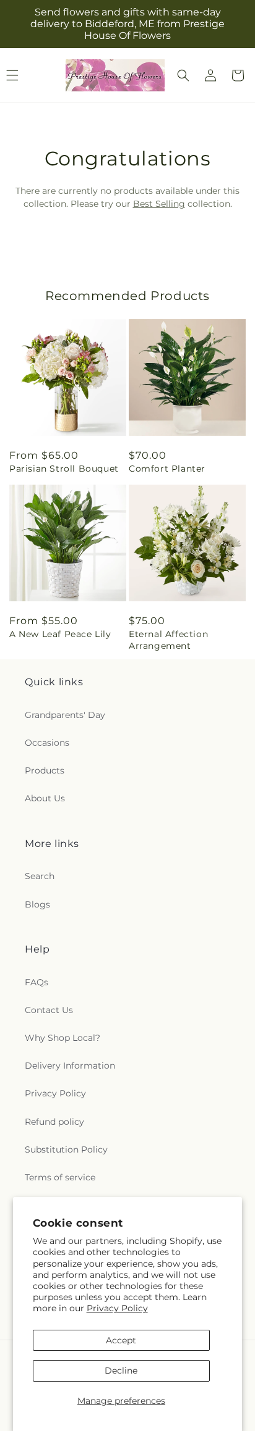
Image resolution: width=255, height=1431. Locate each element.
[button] (183, 75)
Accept (121, 1340)
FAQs (36, 982)
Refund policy (54, 1121)
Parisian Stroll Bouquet (64, 468)
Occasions (47, 742)
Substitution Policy (66, 1149)
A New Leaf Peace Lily (60, 634)
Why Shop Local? (62, 1037)
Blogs (37, 904)
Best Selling (159, 203)
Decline (121, 1370)
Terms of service (60, 1177)
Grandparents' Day (65, 714)
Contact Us (49, 1010)
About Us (45, 798)
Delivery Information (70, 1065)
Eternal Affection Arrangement (168, 639)
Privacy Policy (117, 1308)
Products (44, 770)
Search (39, 876)
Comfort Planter (167, 468)
